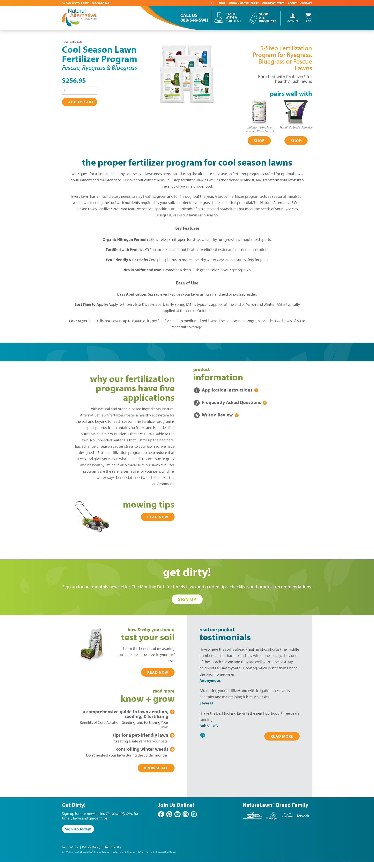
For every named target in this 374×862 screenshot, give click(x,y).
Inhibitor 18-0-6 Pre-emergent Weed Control (259, 129)
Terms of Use (70, 847)
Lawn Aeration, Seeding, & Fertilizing (125, 714)
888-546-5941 (100, 3)
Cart (308, 18)
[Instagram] (186, 814)
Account (292, 18)
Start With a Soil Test (233, 17)
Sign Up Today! (78, 829)
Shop (222, 3)
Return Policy (113, 847)
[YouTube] (177, 814)
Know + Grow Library (243, 3)
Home (65, 41)
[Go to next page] (202, 734)
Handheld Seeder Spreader (296, 127)
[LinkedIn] (194, 814)
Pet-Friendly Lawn (140, 735)
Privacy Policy (91, 847)
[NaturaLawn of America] (252, 819)
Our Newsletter (273, 3)
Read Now (157, 516)
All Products (76, 41)
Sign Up (187, 599)
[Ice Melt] (303, 819)
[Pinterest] (169, 814)
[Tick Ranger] (272, 819)
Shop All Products (268, 17)
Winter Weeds (142, 749)
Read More (282, 736)
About (292, 3)
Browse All (156, 767)
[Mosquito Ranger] (287, 819)
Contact (306, 3)
